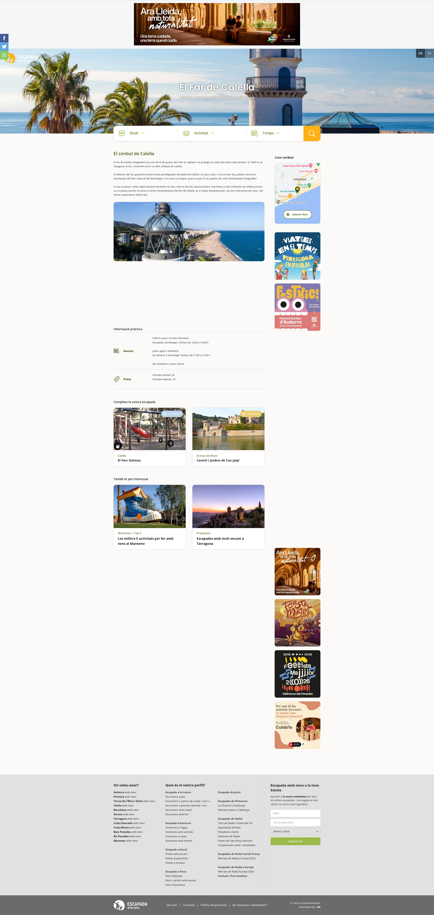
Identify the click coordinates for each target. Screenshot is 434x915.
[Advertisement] (189, 291)
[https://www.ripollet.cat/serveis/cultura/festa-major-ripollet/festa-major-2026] (297, 622)
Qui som (172, 905)
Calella (122, 456)
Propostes (203, 533)
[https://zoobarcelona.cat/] (297, 725)
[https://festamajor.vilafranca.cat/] (297, 674)
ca (420, 53)
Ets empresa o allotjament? (250, 905)
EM (318, 907)
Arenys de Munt (207, 456)
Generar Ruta (300, 214)
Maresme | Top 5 (129, 533)
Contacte (189, 905)
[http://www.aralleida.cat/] (217, 24)
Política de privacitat (214, 905)
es (429, 53)
